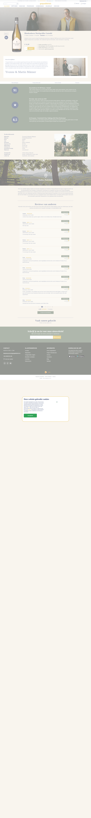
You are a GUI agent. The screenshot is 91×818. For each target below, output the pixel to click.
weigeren (29, 409)
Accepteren (30, 415)
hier (29, 407)
